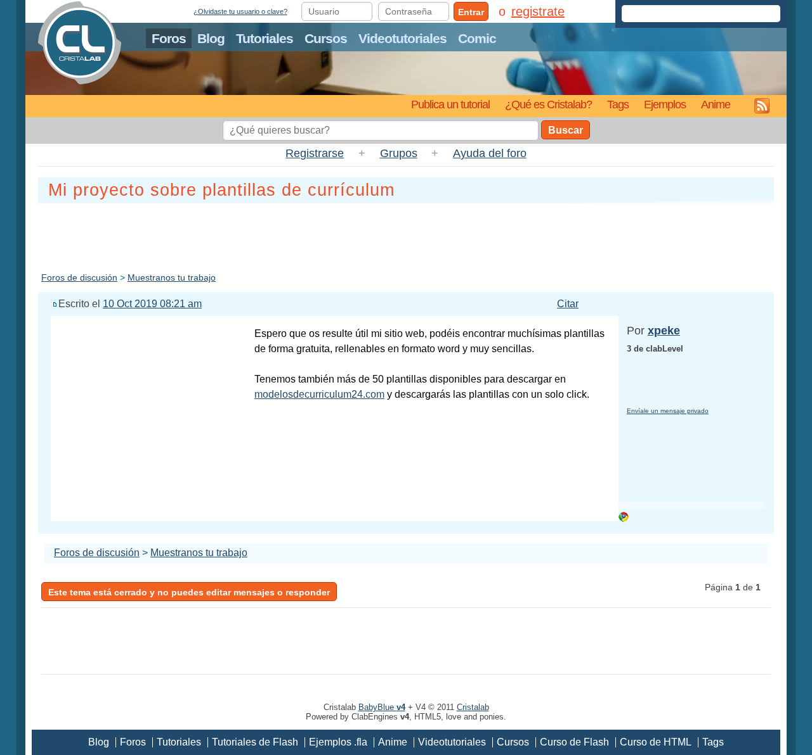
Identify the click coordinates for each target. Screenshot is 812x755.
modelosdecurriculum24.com (319, 394)
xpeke (664, 330)
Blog (211, 38)
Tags (618, 104)
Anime (715, 104)
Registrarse (314, 153)
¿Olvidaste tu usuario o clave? (240, 11)
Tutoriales (264, 38)
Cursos (325, 38)
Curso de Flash (574, 742)
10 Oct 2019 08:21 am (152, 303)
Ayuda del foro (490, 153)
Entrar (471, 12)
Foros (169, 38)
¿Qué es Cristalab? (548, 104)
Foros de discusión (79, 277)
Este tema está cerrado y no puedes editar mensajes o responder (189, 592)
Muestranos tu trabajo (172, 277)
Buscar (565, 130)
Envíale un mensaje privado (668, 410)
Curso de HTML (655, 742)
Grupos (398, 153)
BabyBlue (381, 707)
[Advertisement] (406, 234)
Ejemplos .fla (338, 742)
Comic (477, 38)
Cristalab (473, 707)
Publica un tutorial (450, 104)
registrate (538, 11)
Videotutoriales (402, 38)
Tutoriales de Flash (255, 742)
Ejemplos (665, 104)
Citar (568, 303)
